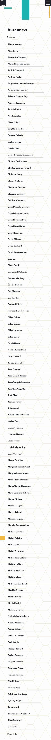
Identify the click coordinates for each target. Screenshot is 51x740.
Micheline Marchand (17, 584)
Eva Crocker (14, 298)
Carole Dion (13, 149)
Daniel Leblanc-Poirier (18, 220)
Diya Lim (12, 259)
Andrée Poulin (14, 77)
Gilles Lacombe (15, 330)
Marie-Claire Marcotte (18, 480)
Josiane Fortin (14, 402)
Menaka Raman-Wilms (18, 525)
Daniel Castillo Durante (19, 207)
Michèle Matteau (16, 571)
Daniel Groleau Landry (18, 214)
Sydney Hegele (15, 701)
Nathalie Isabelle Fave (18, 616)
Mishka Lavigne (15, 597)
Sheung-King (14, 688)
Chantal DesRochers (17, 161)
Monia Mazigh (14, 603)
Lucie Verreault (15, 454)
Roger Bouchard (15, 662)
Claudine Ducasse (16, 194)
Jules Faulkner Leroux (18, 415)
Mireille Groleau (15, 590)
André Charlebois (16, 70)
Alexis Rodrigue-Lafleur (19, 64)
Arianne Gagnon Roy (18, 97)
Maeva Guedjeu (15, 460)
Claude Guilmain (15, 181)
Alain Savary (14, 51)
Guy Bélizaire (14, 343)
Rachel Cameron (15, 655)
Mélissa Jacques (15, 519)
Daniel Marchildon (16, 226)
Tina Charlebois (15, 720)
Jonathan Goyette (16, 389)
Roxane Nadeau (15, 675)
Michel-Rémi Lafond (17, 558)
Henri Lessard (14, 356)
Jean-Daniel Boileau (17, 376)
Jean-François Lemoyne (19, 382)
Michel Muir (13, 545)
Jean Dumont (14, 370)
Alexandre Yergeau (17, 58)
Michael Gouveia (15, 532)
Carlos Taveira (14, 142)
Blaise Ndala (13, 123)
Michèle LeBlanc (15, 564)
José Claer (13, 395)
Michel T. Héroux (16, 551)
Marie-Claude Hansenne (19, 486)
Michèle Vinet (14, 577)
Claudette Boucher (17, 188)
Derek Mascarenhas (17, 252)
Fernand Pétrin (15, 304)
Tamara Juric (14, 707)
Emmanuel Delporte (17, 272)
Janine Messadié (16, 363)
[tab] (25, 36)
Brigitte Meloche (16, 129)
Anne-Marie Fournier (18, 90)
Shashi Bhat (13, 681)
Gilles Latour (14, 337)
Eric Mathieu (14, 291)
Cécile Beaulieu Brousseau (20, 155)
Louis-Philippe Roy (16, 447)
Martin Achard (15, 512)
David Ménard (14, 239)
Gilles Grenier (14, 324)
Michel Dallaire (15, 538)
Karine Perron (14, 421)
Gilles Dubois (14, 317)
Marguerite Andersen (18, 473)
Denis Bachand (15, 246)
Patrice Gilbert (15, 629)
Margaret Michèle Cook (19, 467)
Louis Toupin (14, 441)
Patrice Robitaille (16, 636)
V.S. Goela (12, 727)
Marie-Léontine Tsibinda (19, 493)
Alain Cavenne (15, 44)
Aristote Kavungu (16, 103)
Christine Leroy (15, 174)
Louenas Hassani (15, 434)
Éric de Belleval (15, 285)
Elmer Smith (13, 265)
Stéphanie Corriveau (17, 694)
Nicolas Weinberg (16, 623)
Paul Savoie (13, 642)
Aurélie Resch (14, 109)
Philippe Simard (15, 649)
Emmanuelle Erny (16, 279)
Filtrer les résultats (12, 37)
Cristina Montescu (16, 200)
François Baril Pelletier (18, 311)
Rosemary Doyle (15, 668)
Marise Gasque (15, 506)
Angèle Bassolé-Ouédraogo (21, 84)
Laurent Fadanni (15, 428)
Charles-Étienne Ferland (19, 168)
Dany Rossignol (15, 233)
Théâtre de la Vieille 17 (19, 714)
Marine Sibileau (15, 499)
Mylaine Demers (15, 610)
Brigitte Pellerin (15, 135)
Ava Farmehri (14, 116)
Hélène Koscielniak (17, 350)
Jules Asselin (14, 408)
